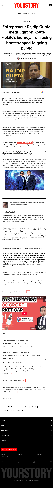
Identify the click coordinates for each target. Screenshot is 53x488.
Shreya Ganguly (25, 58)
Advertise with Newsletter (9, 449)
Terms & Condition (5, 456)
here (28, 292)
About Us (3, 454)
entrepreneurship (21, 407)
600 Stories (34, 58)
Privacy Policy (39, 454)
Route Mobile (7, 407)
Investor (26, 21)
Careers (20, 454)
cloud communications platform (12, 410)
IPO (33, 407)
